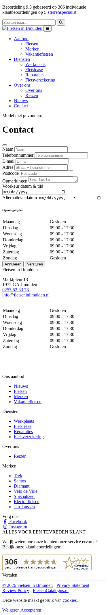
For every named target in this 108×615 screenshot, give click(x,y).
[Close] (4, 145)
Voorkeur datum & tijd (22, 186)
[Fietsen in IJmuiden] (22, 28)
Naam (7, 149)
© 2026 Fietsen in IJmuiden (27, 585)
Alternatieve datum (19, 197)
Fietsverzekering (40, 79)
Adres (7, 167)
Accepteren (30, 610)
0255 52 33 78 (15, 289)
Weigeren (11, 610)
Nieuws (21, 100)
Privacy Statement (72, 585)
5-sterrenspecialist (60, 12)
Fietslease (34, 69)
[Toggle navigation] (47, 29)
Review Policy (15, 590)
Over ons (33, 90)
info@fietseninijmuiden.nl (26, 294)
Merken (32, 48)
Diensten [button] (22, 59)
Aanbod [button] (21, 38)
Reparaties (34, 74)
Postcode (10, 173)
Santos (20, 480)
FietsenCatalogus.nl (51, 590)
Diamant (21, 486)
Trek (18, 475)
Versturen (35, 264)
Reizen (31, 95)
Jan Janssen (24, 506)
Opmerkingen (14, 181)
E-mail (8, 161)
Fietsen (31, 43)
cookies (70, 600)
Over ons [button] (22, 85)
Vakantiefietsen (39, 54)
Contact (21, 105)
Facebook (17, 521)
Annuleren (13, 264)
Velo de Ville (25, 491)
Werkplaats (35, 64)
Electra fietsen (26, 501)
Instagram (17, 526)
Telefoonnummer (17, 155)
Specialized (24, 496)
